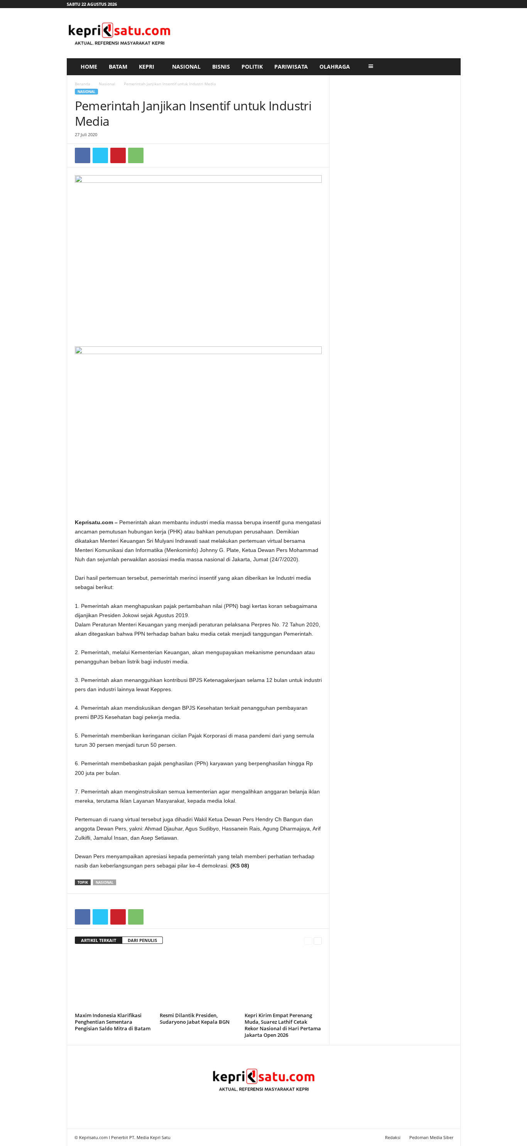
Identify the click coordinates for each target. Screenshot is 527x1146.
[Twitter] (100, 155)
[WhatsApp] (136, 155)
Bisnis (221, 66)
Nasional (186, 66)
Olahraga (334, 66)
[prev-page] (308, 941)
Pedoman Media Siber (431, 1137)
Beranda (82, 83)
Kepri (146, 66)
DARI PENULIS (142, 940)
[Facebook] (82, 155)
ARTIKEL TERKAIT (98, 940)
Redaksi (392, 1137)
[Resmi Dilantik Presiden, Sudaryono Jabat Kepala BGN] (198, 981)
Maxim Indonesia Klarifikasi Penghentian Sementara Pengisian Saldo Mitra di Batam (112, 1022)
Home (89, 66)
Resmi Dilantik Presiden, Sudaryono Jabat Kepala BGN (195, 1018)
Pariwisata (291, 66)
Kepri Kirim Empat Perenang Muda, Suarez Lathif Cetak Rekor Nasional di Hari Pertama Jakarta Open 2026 (283, 1025)
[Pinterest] (118, 155)
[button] (449, 66)
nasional (104, 882)
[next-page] (318, 941)
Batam (118, 66)
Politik (252, 66)
